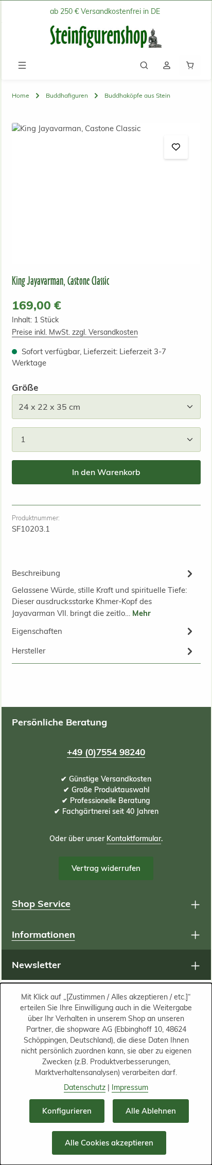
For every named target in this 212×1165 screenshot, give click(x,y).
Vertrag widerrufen (106, 868)
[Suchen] (144, 65)
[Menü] (22, 65)
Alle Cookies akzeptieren (109, 1143)
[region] (106, 193)
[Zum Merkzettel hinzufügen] (176, 147)
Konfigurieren (67, 1111)
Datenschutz (84, 1087)
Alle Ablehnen (151, 1111)
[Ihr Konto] (166, 65)
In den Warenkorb (106, 472)
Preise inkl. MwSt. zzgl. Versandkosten (75, 332)
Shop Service (41, 903)
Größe (25, 387)
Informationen (43, 934)
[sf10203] (106, 193)
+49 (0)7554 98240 (106, 752)
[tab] (104, 592)
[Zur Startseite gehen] (106, 36)
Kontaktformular (134, 838)
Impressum (130, 1087)
